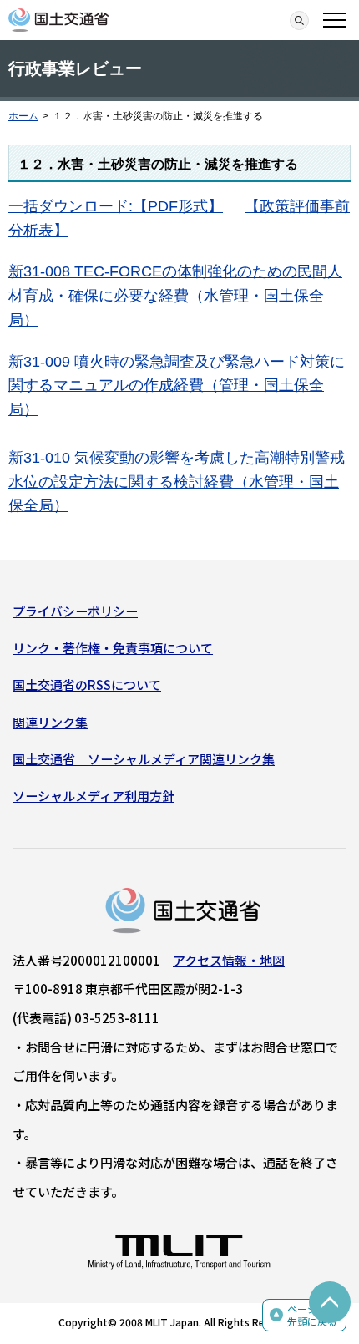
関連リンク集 (50, 722)
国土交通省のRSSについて (87, 684)
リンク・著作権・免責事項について (113, 648)
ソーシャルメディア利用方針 (93, 795)
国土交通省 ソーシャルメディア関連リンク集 (144, 759)
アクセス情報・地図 (229, 960)
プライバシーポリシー (75, 611)
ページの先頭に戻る (312, 1315)
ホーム (23, 116)
